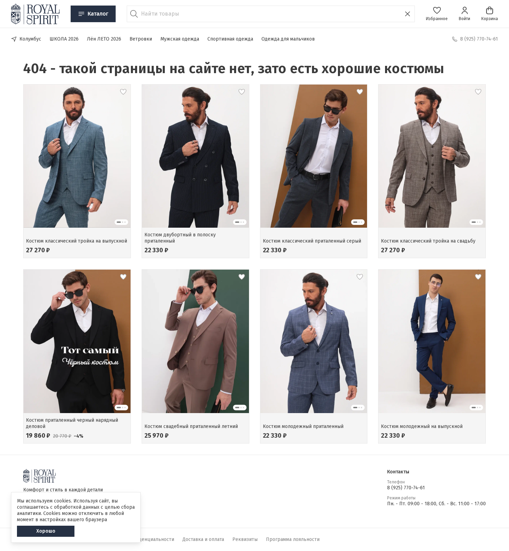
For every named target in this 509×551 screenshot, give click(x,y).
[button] (437, 13)
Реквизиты (245, 539)
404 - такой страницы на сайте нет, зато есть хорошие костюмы (233, 68)
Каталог (98, 13)
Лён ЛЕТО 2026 (104, 39)
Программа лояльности (293, 539)
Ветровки (141, 39)
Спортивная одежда (230, 39)
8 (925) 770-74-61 (406, 488)
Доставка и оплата (203, 539)
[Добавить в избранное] (123, 91)
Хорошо (45, 531)
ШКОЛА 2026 (64, 39)
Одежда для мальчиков (288, 39)
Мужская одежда (179, 39)
